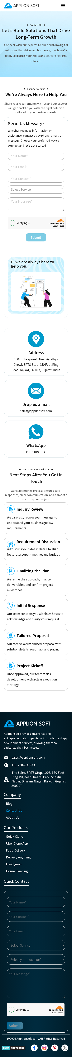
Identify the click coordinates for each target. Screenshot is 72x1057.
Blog (9, 803)
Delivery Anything (18, 857)
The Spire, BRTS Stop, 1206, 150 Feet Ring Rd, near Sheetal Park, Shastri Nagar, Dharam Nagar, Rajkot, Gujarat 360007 (39, 779)
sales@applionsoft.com (36, 411)
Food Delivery (16, 850)
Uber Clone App (17, 843)
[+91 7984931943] (6, 765)
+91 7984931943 (36, 452)
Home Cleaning (17, 871)
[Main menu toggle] (62, 5)
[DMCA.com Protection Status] (13, 1048)
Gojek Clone (14, 836)
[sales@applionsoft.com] (6, 757)
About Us (12, 817)
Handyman (14, 864)
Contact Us (14, 810)
